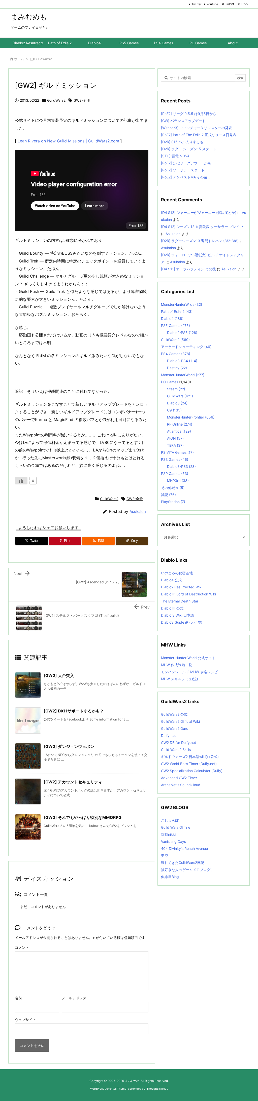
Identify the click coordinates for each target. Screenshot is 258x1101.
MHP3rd (178, 480)
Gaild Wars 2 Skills (176, 749)
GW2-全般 (82, 100)
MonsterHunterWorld (182, 375)
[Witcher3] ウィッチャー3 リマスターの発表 (196, 128)
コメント (22, 947)
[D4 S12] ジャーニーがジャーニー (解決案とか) (198, 212)
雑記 (168, 494)
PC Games (169, 382)
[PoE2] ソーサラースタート (183, 170)
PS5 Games (175, 325)
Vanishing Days (173, 841)
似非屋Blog (170, 877)
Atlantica (179, 431)
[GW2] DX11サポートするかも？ (74, 710)
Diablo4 (172, 318)
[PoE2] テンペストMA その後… (185, 177)
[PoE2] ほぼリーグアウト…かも (186, 163)
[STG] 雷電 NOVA (175, 156)
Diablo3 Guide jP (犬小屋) (181, 622)
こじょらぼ (170, 820)
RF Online (179, 424)
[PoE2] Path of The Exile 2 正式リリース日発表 (198, 135)
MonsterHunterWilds (181, 304)
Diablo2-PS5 (182, 332)
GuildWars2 (43, 59)
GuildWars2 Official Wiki (180, 721)
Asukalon (138, 511)
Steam (176, 389)
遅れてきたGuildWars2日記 (182, 862)
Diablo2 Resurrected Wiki (181, 587)
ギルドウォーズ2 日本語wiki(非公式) (190, 756)
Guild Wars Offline (175, 827)
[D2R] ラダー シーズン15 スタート (188, 149)
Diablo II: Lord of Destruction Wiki (188, 594)
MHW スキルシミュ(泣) (179, 679)
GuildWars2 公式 (174, 714)
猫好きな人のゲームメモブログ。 (187, 869)
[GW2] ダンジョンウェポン (69, 746)
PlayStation (173, 502)
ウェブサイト (25, 1019)
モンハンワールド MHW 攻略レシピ (189, 672)
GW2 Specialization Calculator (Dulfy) (191, 771)
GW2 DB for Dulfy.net (178, 742)
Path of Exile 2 (176, 311)
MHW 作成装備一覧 (176, 665)
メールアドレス (74, 998)
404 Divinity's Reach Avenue (184, 848)
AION (175, 438)
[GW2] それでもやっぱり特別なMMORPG (82, 817)
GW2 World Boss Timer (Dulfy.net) (189, 764)
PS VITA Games (177, 452)
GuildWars (180, 396)
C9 (174, 410)
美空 (164, 855)
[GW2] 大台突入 (59, 675)
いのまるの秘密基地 (177, 573)
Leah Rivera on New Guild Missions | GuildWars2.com (68, 140)
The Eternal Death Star (179, 601)
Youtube (212, 4)
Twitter (196, 4)
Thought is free (156, 1088)
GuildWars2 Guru (174, 728)
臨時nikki (168, 834)
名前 (18, 998)
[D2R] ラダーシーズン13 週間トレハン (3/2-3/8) (200, 241)
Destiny (177, 368)
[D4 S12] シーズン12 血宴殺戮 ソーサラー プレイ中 (202, 226)
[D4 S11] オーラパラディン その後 (188, 269)
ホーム (19, 59)
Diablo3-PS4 (182, 361)
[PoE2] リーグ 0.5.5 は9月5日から (188, 113)
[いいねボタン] (21, 480)
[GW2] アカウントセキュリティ (73, 781)
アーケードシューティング (186, 347)
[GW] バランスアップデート (183, 121)
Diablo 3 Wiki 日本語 (177, 615)
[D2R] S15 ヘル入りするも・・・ (187, 142)
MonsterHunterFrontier (190, 417)
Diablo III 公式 (172, 608)
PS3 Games (174, 459)
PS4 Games (175, 354)
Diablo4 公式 (171, 580)
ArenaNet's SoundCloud (180, 785)
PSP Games (174, 473)
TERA (175, 445)
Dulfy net (168, 735)
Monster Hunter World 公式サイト (188, 658)
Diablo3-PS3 (181, 466)
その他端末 (172, 487)
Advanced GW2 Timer (179, 778)
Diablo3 (177, 403)
